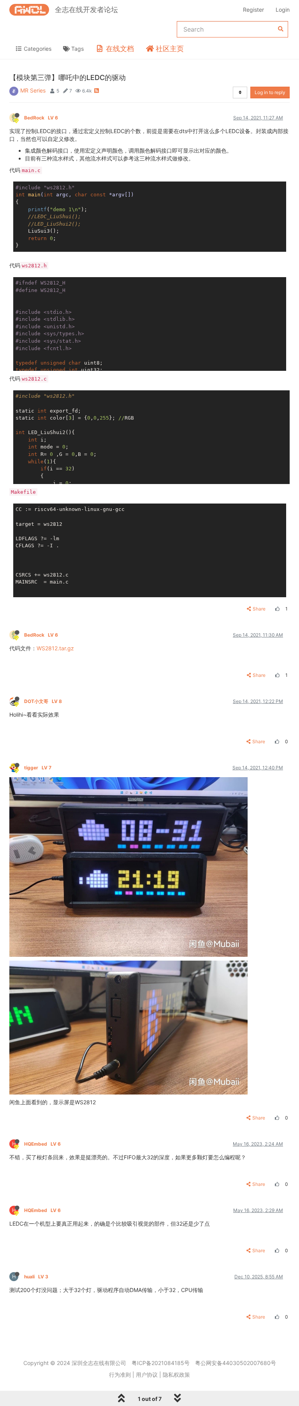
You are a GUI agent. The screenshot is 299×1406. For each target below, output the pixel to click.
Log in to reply (270, 92)
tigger (37, 768)
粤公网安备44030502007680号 (235, 1363)
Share (259, 609)
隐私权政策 (176, 1374)
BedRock (41, 118)
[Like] (276, 609)
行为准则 (120, 1374)
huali (36, 1277)
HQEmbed (42, 1144)
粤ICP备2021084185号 (161, 1363)
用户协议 (147, 1374)
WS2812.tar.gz (55, 648)
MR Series (33, 90)
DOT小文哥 (43, 701)
